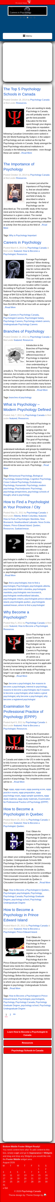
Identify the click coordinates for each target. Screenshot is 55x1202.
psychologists (23, 893)
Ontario (6, 525)
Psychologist (22, 586)
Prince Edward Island (21, 525)
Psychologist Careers (13, 318)
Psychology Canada (21, 3)
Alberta (17, 516)
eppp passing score (36, 789)
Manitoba (34, 519)
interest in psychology (36, 687)
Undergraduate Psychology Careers (20, 324)
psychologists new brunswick (27, 592)
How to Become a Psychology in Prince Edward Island (21, 915)
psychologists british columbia (17, 589)
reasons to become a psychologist (19, 690)
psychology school (20, 899)
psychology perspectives (15, 492)
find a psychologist (18, 583)
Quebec (36, 525)
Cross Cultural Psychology (16, 482)
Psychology (36, 893)
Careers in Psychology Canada (24, 315)
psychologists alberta (40, 586)
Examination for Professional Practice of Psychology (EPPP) (23, 711)
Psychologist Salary (34, 318)
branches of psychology (20, 397)
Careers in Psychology (22, 242)
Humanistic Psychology (26, 485)
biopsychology (22, 479)
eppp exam (20, 789)
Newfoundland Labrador (25, 522)
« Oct (5, 1188)
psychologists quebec (20, 602)
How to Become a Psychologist (33, 626)
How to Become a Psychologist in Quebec (29, 890)
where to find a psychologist (31, 605)
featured (18, 251)
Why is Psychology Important (22, 235)
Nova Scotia (44, 522)
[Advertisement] (27, 62)
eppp (11, 789)
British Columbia (30, 516)
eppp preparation (27, 792)
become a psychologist (20, 683)
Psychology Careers (13, 321)
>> (14, 1014)
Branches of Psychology (23, 331)
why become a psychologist (29, 696)
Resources (21, 103)
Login (16, 1153)
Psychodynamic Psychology (28, 488)
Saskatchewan (22, 529)
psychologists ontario (13, 599)
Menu (28, 36)
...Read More (25, 153)
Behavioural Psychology (20, 476)
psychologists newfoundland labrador (21, 595)
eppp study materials (27, 799)
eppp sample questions (32, 796)
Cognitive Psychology (40, 479)
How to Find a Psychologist (16, 519)
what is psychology (21, 495)
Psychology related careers (37, 321)
